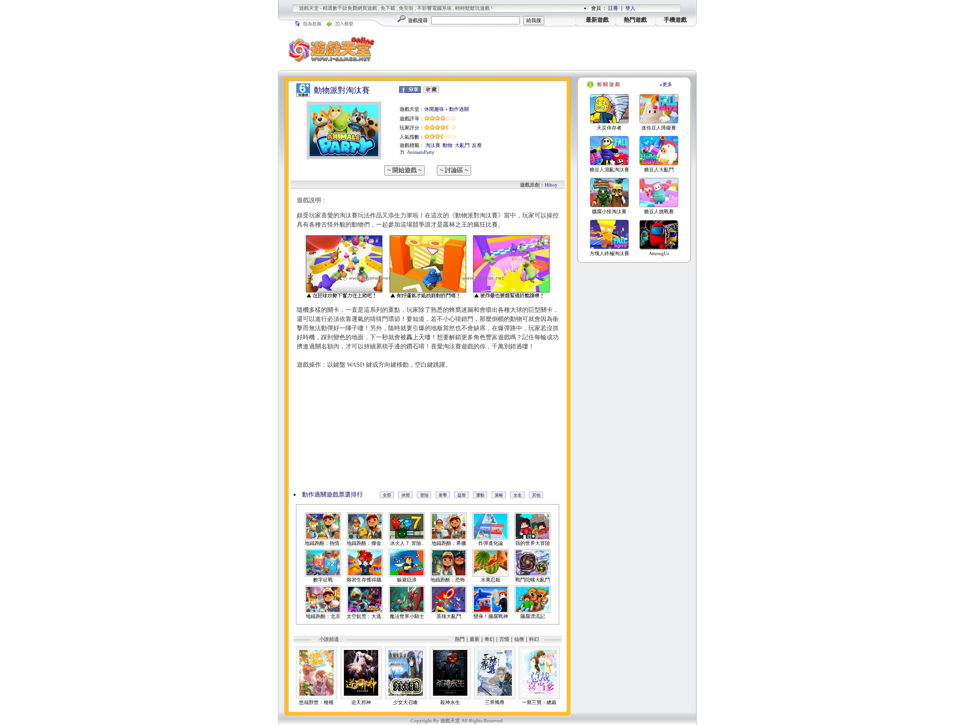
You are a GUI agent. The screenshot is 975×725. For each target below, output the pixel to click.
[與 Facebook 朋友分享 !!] (410, 91)
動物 (447, 145)
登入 (630, 8)
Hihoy (551, 185)
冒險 (424, 495)
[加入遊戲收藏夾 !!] (431, 91)
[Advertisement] (540, 49)
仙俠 (519, 639)
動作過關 (459, 109)
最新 (475, 639)
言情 (504, 639)
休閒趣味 (434, 109)
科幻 (534, 639)
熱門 (460, 639)
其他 (536, 495)
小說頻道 (329, 639)
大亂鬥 (462, 145)
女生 (517, 495)
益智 (461, 495)
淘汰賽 (432, 145)
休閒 (405, 495)
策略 (499, 495)
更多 (666, 84)
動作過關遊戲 (320, 494)
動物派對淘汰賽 (342, 90)
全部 (387, 495)
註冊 (613, 8)
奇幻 (489, 639)
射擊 (443, 495)
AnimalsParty (421, 152)
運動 (480, 495)
